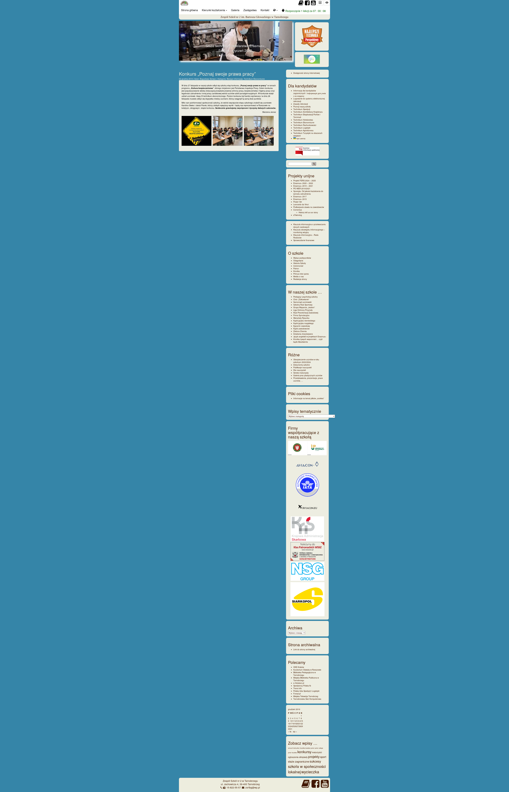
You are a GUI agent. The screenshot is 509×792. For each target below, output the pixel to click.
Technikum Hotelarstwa (303, 119)
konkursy (304, 751)
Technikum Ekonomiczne (254, 78)
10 (291, 721)
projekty (314, 756)
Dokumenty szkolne (301, 364)
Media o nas (298, 276)
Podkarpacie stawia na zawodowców (308, 207)
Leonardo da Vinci (301, 204)
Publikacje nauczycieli (302, 367)
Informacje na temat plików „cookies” (308, 398)
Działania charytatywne (303, 334)
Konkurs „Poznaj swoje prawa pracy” (217, 73)
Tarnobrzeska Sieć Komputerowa (307, 699)
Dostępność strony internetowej (306, 73)
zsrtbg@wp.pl (252, 787)
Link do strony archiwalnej (304, 649)
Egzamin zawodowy (301, 326)
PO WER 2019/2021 (301, 188)
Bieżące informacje (235, 78)
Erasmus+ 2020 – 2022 (303, 183)
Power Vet (297, 201)
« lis (289, 731)
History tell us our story (308, 212)
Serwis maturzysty (301, 372)
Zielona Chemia (300, 331)
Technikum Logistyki (301, 127)
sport (323, 757)
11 (293, 721)
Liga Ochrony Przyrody (303, 310)
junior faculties (292, 753)
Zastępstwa (250, 10)
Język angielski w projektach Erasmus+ (309, 336)
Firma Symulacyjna (301, 315)
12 (295, 721)
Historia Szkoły (299, 263)
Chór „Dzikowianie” (301, 299)
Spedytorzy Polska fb (302, 685)
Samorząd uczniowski (302, 302)
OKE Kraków (298, 667)
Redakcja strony (300, 279)
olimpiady (303, 757)
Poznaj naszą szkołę (302, 106)
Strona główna (189, 10)
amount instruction (294, 748)
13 (298, 721)
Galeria (235, 10)
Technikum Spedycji (301, 109)
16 (289, 723)
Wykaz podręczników (302, 258)
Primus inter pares (301, 273)
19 (295, 723)
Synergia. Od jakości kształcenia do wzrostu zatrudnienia (308, 192)
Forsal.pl (297, 693)
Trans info (297, 688)
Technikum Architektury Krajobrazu (308, 111)
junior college (319, 748)
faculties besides (305, 748)
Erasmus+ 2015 (300, 199)
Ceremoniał (298, 265)
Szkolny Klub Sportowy (302, 304)
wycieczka (310, 771)
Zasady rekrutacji (300, 104)
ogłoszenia (293, 757)
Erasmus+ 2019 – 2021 (303, 186)
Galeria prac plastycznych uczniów (307, 375)
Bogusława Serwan (208, 78)
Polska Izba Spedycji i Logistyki (306, 691)
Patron (296, 268)
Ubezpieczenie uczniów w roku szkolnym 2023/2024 (306, 360)
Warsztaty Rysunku (301, 318)
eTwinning (297, 215)
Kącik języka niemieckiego (304, 320)
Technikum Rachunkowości (304, 125)
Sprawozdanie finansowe (303, 240)
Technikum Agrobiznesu (303, 130)
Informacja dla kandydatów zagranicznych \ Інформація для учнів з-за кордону (309, 93)
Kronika (296, 271)
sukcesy (315, 761)
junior (312, 748)
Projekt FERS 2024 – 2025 (304, 180)
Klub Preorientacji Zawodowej (305, 312)
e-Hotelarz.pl (298, 683)
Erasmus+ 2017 (300, 196)
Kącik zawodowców (301, 328)
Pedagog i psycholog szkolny (305, 296)
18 (293, 723)
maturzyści (317, 752)
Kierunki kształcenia (214, 10)
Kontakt (265, 10)
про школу (300, 138)
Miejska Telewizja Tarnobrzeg (305, 696)
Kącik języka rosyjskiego (303, 323)
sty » (295, 731)
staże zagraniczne (298, 761)
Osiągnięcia (298, 260)
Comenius (297, 209)
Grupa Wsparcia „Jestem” (304, 307)
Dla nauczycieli (299, 370)
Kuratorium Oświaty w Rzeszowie (307, 669)
